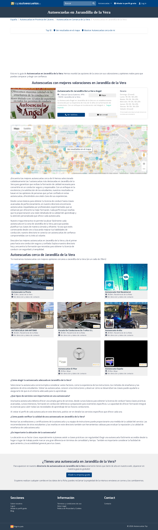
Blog (12, 511)
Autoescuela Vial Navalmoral (118, 292)
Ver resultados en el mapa (79, 149)
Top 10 (48, 30)
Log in (143, 3)
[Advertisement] (79, 53)
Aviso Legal (61, 506)
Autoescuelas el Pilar (67, 369)
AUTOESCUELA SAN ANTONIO (24, 330)
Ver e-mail (103, 115)
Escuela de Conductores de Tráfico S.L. (75, 330)
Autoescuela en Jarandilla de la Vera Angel (79, 91)
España (13, 19)
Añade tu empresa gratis (79, 475)
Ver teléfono (72, 115)
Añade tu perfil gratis (126, 3)
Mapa (103, 95)
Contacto (107, 504)
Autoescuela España (114, 369)
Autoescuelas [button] (104, 3)
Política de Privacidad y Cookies (69, 508)
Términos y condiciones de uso (69, 504)
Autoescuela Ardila (113, 330)
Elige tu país (18, 526)
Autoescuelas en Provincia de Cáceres (37, 19)
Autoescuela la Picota (21, 292)
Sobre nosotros (16, 504)
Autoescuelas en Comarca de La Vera (73, 19)
